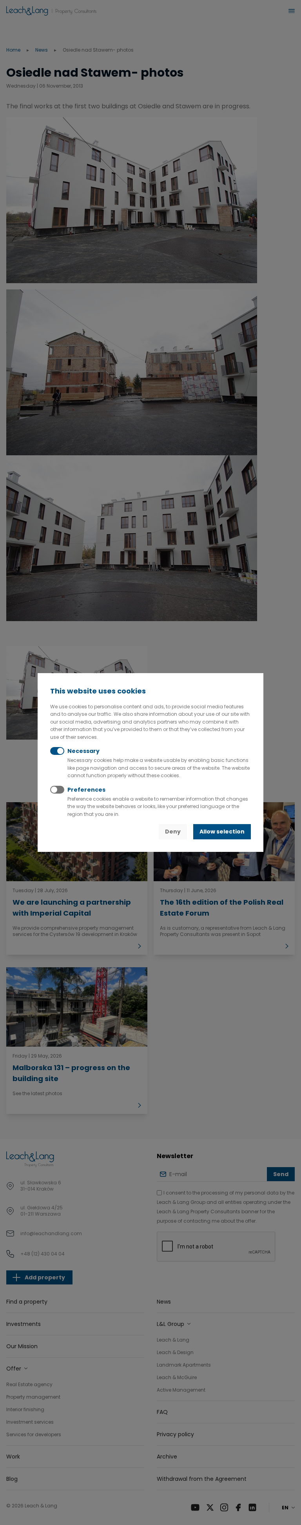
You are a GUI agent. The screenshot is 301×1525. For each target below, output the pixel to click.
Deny (173, 831)
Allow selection (222, 831)
